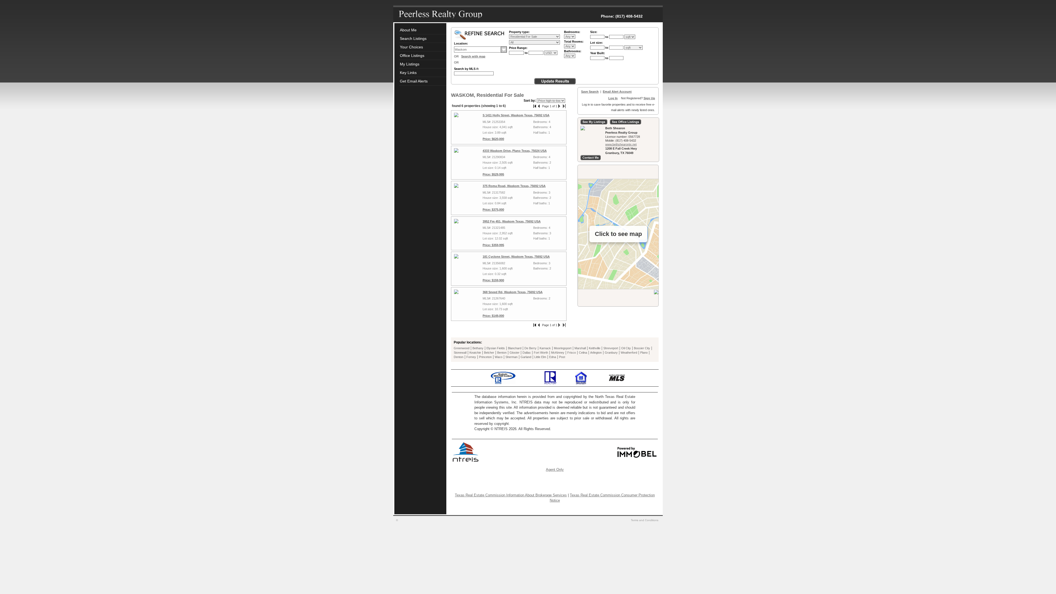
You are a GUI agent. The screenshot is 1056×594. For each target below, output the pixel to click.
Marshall (580, 348)
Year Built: (597, 53)
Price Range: (518, 48)
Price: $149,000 (493, 315)
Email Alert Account (617, 91)
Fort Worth (541, 352)
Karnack (545, 348)
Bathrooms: (572, 51)
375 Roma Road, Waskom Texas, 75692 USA (514, 186)
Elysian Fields (495, 348)
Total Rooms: (574, 41)
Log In (613, 98)
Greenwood (461, 348)
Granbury (611, 352)
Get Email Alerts (414, 81)
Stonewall (460, 352)
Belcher (489, 352)
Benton (502, 352)
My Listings (409, 64)
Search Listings (413, 38)
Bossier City (642, 348)
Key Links (408, 72)
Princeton (485, 357)
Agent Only (555, 470)
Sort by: (530, 101)
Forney (471, 357)
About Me (408, 30)
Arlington (596, 352)
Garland (526, 357)
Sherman (511, 357)
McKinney (557, 352)
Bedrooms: (572, 32)
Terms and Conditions (645, 520)
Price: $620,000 (493, 139)
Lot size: (596, 42)
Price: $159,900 (493, 280)
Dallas (526, 352)
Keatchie (475, 352)
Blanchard (514, 348)
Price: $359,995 (493, 245)
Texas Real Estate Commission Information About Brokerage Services (511, 495)
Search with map (473, 56)
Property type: (519, 32)
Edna (552, 357)
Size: (593, 32)
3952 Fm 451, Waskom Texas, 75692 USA (512, 221)
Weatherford (629, 352)
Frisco (571, 352)
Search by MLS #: (466, 68)
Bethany (477, 348)
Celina (583, 352)
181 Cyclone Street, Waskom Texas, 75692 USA (516, 256)
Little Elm (540, 357)
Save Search (590, 91)
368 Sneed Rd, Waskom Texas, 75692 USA (513, 292)
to (527, 52)
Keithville (594, 348)
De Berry (530, 348)
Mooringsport (562, 348)
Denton (458, 357)
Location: (461, 43)
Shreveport (610, 348)
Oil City (626, 348)
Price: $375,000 (493, 209)
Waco (498, 357)
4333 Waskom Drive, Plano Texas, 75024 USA (515, 150)
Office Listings (412, 55)
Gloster (514, 352)
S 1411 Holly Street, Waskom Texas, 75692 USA (516, 115)
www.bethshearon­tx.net (621, 144)
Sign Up (649, 98)
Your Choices (411, 47)
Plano (644, 352)
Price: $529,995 (493, 174)
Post (562, 357)
